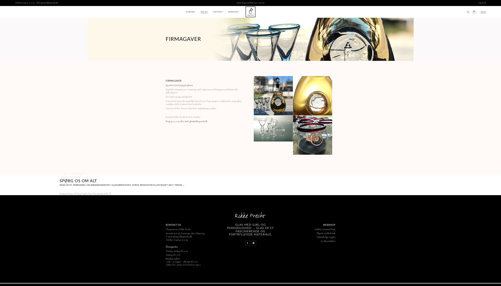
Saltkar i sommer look (325, 229)
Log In (481, 2)
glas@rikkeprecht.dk (49, 2)
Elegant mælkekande (325, 233)
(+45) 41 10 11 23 (181, 239)
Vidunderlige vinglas (326, 237)
